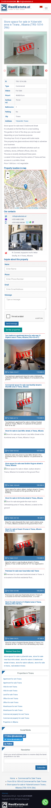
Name (7, 264)
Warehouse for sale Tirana (12, 710)
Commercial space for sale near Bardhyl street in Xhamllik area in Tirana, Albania (23, 386)
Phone (7, 275)
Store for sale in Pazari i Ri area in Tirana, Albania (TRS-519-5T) (23, 530)
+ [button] (8, 173)
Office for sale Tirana (10, 702)
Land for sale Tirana (10, 695)
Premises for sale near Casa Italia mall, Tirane (22, 571)
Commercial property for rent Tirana (16, 714)
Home (12, 778)
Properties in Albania (10, 722)
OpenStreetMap (33, 208)
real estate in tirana (18, 666)
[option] (13, 71)
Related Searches (13, 651)
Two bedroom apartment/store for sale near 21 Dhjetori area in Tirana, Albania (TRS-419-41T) (23, 336)
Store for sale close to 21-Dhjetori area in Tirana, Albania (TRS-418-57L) (23, 603)
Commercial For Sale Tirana (29, 778)
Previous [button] (4, 70)
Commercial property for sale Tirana (16, 718)
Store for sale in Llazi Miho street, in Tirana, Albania (24, 431)
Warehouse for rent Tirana (12, 706)
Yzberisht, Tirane (22, 121)
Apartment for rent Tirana (12, 679)
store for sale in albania (25, 663)
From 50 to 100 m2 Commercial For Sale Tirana (26, 781)
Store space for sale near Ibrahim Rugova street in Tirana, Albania (24, 464)
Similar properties (13, 330)
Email (7, 285)
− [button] (8, 177)
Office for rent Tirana (10, 698)
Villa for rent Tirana (10, 687)
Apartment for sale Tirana (12, 683)
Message (8, 295)
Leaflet (17, 208)
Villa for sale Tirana (10, 691)
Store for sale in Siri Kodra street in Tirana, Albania (24, 498)
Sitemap (5, 793)
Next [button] (46, 70)
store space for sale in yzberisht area (18, 656)
